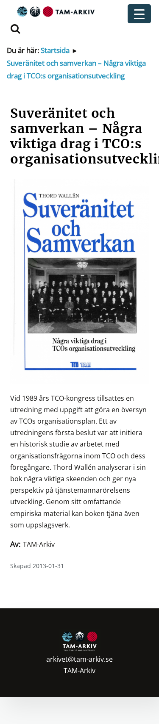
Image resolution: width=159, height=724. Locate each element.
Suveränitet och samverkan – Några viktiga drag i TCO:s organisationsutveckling (76, 69)
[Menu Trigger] (139, 13)
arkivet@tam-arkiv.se (79, 659)
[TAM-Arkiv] (55, 11)
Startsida (55, 50)
